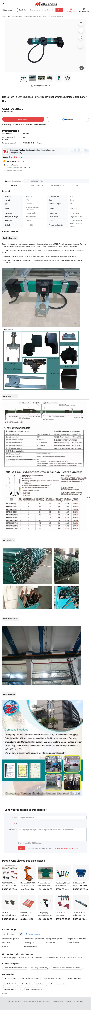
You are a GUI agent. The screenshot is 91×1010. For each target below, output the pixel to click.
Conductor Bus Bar (10, 984)
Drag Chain (6, 943)
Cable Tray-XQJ (29, 943)
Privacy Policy (78, 1001)
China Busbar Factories (74, 978)
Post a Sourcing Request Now (66, 848)
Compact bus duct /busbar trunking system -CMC (78, 939)
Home (4, 16)
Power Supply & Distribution (32, 16)
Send (21, 848)
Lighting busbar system (54, 939)
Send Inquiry (23, 119)
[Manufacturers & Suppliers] (45, 4)
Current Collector (73, 943)
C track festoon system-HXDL (34, 939)
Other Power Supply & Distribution (53, 16)
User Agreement (58, 1001)
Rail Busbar (42, 984)
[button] (81, 185)
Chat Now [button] (69, 119)
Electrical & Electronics (15, 16)
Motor (4, 947)
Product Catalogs (33, 934)
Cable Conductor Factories (30, 978)
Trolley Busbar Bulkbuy (34, 989)
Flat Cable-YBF (51, 943)
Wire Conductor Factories (52, 978)
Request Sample (40, 124)
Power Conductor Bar (58, 984)
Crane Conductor (28, 984)
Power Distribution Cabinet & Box (15, 968)
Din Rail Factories (10, 978)
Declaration (68, 1001)
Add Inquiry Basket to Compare (46, 85)
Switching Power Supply (39, 968)
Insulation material (30, 947)
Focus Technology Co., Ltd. (31, 1001)
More (4, 993)
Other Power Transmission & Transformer (67, 968)
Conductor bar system (10, 939)
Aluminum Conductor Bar (12, 989)
